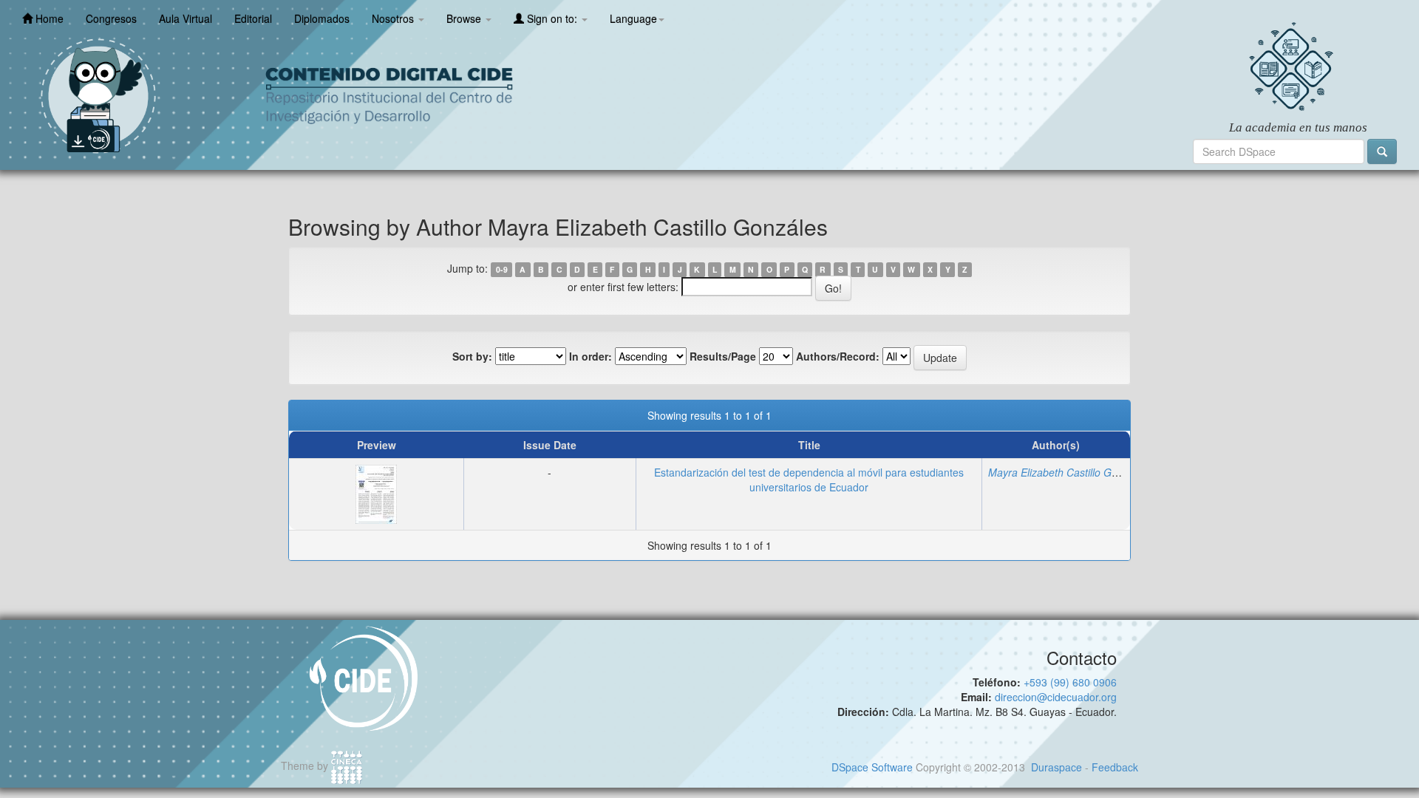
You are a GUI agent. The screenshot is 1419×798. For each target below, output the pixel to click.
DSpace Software (872, 767)
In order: (590, 356)
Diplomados (322, 18)
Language (633, 18)
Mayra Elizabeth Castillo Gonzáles (1068, 472)
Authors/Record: (837, 356)
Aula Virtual (185, 18)
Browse (465, 18)
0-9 (502, 269)
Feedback (1115, 767)
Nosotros (394, 18)
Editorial (253, 18)
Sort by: (472, 356)
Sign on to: (552, 18)
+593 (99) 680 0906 (1070, 682)
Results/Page (723, 356)
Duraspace (1056, 767)
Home (48, 18)
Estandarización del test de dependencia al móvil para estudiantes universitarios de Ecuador (809, 479)
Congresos (111, 18)
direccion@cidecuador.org (1056, 696)
